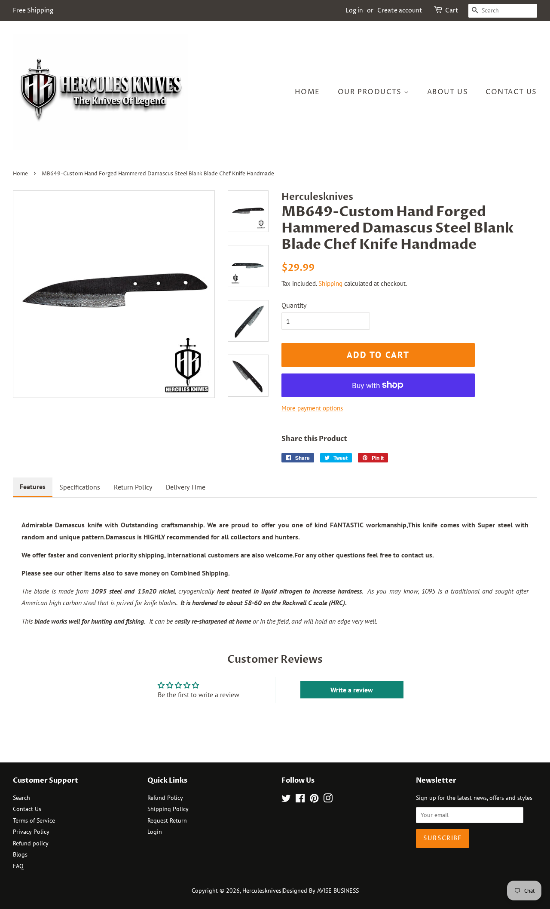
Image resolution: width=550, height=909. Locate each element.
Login (154, 832)
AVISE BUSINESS (338, 890)
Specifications (79, 487)
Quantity (293, 305)
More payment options (312, 408)
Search (21, 798)
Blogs (20, 854)
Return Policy (133, 487)
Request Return (167, 820)
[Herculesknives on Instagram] (328, 800)
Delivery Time (185, 487)
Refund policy (31, 843)
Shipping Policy (168, 809)
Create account (399, 10)
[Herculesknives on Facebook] (300, 800)
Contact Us (511, 92)
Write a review (351, 690)
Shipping (330, 283)
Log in (354, 10)
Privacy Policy (31, 832)
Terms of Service (34, 820)
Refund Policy (165, 798)
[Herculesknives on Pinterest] (314, 800)
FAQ (18, 866)
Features (33, 486)
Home (307, 92)
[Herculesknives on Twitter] (286, 800)
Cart (451, 10)
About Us (447, 92)
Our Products (371, 92)
